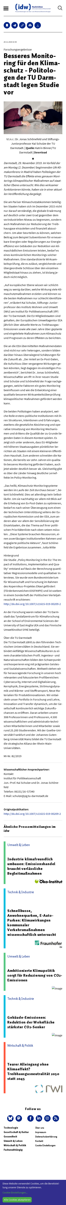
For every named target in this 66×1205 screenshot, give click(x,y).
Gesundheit (10, 1136)
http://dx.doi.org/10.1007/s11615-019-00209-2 (32, 604)
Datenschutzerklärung (46, 1136)
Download (40, 152)
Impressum (40, 1132)
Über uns (39, 1127)
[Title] (22, 25)
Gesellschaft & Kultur (16, 1132)
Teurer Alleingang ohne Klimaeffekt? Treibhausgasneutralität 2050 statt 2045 (33, 1071)
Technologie (11, 1127)
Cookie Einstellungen (45, 1145)
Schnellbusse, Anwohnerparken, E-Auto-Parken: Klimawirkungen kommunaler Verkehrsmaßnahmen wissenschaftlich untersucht (31, 922)
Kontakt (39, 1141)
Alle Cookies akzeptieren (17, 1199)
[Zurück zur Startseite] (33, 8)
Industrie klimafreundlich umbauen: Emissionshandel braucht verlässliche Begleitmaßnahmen (31, 866)
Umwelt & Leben (13, 1141)
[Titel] (7, 25)
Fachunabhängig (13, 1150)
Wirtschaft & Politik (15, 1145)
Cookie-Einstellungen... (15, 1192)
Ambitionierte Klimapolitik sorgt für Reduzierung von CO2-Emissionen (34, 975)
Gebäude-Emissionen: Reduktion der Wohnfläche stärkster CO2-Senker (31, 1022)
